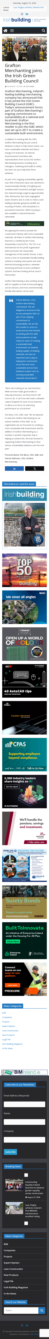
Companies (7, 1017)
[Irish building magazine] (24, 20)
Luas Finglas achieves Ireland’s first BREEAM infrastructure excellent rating (33, 1188)
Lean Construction (10, 1030)
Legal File (6, 1039)
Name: (7, 1113)
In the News (7, 1048)
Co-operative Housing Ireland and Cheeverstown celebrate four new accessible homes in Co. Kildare (34, 1212)
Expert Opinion (8, 1026)
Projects (6, 1021)
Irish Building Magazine (12, 1044)
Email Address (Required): (16, 1095)
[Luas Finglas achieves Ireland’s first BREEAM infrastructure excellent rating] (14, 1185)
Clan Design (34, 1334)
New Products (8, 1035)
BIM (4, 1013)
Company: (9, 1131)
